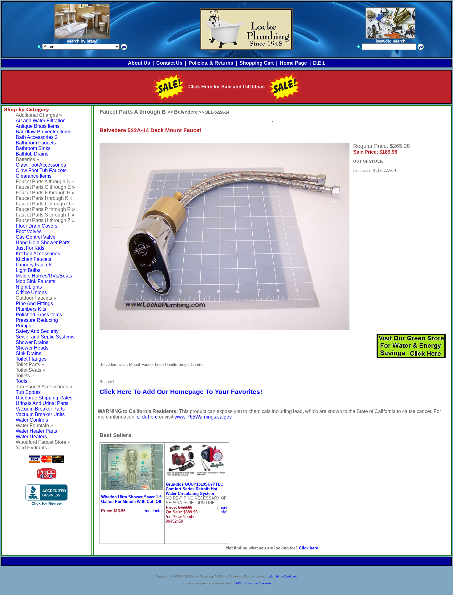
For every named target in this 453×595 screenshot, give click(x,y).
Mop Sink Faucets (35, 281)
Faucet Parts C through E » (45, 187)
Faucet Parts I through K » (44, 198)
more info (153, 510)
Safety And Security (37, 331)
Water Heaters (31, 436)
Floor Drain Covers (36, 226)
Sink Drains (28, 353)
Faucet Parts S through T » (45, 214)
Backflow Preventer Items (43, 131)
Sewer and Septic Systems (45, 336)
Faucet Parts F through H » (45, 192)
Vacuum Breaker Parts (40, 408)
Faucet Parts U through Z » (45, 220)
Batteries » (27, 159)
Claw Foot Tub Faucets (41, 170)
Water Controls (32, 420)
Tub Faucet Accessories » (44, 386)
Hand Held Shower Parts (43, 242)
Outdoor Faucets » (36, 298)
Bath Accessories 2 (37, 137)
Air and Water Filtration (41, 120)
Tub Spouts (28, 392)
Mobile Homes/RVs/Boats (44, 275)
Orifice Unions (31, 292)
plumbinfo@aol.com (283, 576)
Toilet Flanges (31, 359)
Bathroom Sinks (33, 148)
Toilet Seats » (30, 370)
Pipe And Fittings (34, 303)
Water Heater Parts (36, 431)
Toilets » (25, 375)
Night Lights (29, 286)
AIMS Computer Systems (253, 583)
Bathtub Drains (32, 153)
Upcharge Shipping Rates (44, 397)
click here (147, 416)
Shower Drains (32, 342)
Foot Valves (29, 231)
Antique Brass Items (37, 126)
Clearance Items (33, 176)
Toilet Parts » (30, 364)
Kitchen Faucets (33, 259)
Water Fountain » (34, 425)
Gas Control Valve (35, 237)
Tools (21, 381)
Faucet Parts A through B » (45, 181)
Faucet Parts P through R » (45, 209)
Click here (308, 548)
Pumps (23, 325)
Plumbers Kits (31, 309)
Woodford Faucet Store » (43, 442)
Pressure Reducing (37, 320)
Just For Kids (30, 248)
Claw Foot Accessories (41, 165)
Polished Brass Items (39, 314)
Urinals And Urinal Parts (42, 403)
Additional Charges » (39, 115)
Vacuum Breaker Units (40, 414)
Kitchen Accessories (38, 253)
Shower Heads (32, 347)
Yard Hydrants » (33, 447)
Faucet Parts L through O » (45, 203)
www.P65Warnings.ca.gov (202, 416)
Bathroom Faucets (36, 142)
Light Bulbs (28, 270)
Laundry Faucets (34, 264)
